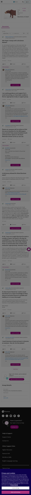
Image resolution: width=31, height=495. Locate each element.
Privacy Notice (14, 485)
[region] (15, 482)
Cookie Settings (15, 488)
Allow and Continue (15, 492)
